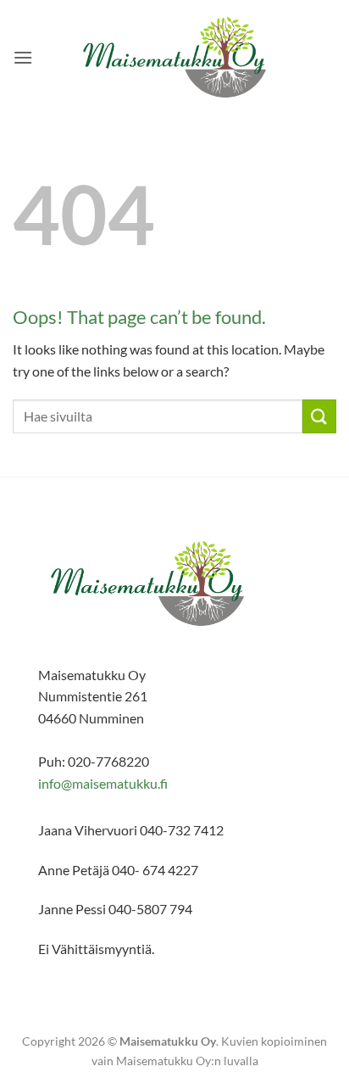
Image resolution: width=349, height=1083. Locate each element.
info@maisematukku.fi (103, 783)
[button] (23, 57)
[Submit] (319, 416)
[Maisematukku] (175, 57)
